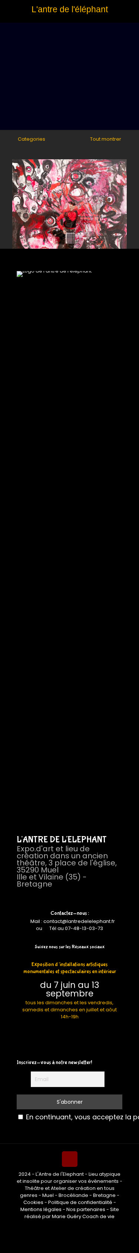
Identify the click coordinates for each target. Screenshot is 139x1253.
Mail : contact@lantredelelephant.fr (72, 921)
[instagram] (75, 956)
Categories (31, 139)
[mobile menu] (10, 17)
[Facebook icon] (66, 1227)
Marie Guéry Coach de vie (83, 1216)
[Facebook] (64, 956)
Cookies (33, 1202)
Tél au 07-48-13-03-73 (76, 928)
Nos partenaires (85, 1209)
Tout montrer (105, 139)
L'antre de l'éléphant (70, 9)
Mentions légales (41, 1209)
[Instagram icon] (73, 1227)
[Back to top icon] (69, 1159)
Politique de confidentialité (80, 1202)
